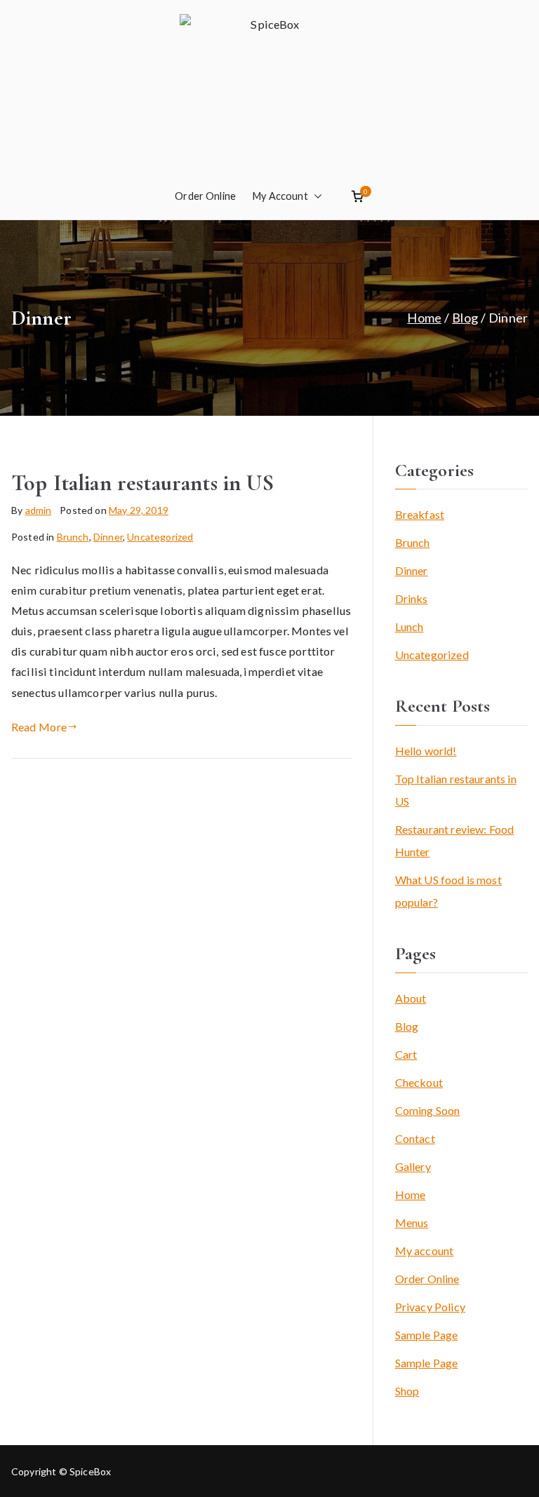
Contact (415, 1138)
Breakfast (419, 514)
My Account (280, 196)
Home (410, 1194)
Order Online (205, 196)
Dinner (108, 537)
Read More (39, 726)
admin (38, 510)
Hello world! (426, 750)
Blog (407, 1026)
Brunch (73, 537)
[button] (315, 196)
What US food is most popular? (448, 891)
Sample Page (426, 1334)
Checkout (419, 1082)
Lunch (409, 626)
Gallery (413, 1166)
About (411, 998)
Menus (412, 1222)
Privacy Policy (430, 1306)
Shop (407, 1390)
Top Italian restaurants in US (142, 482)
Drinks (411, 598)
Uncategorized (160, 537)
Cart (406, 1054)
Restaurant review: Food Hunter (454, 840)
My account (424, 1250)
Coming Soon (427, 1110)
